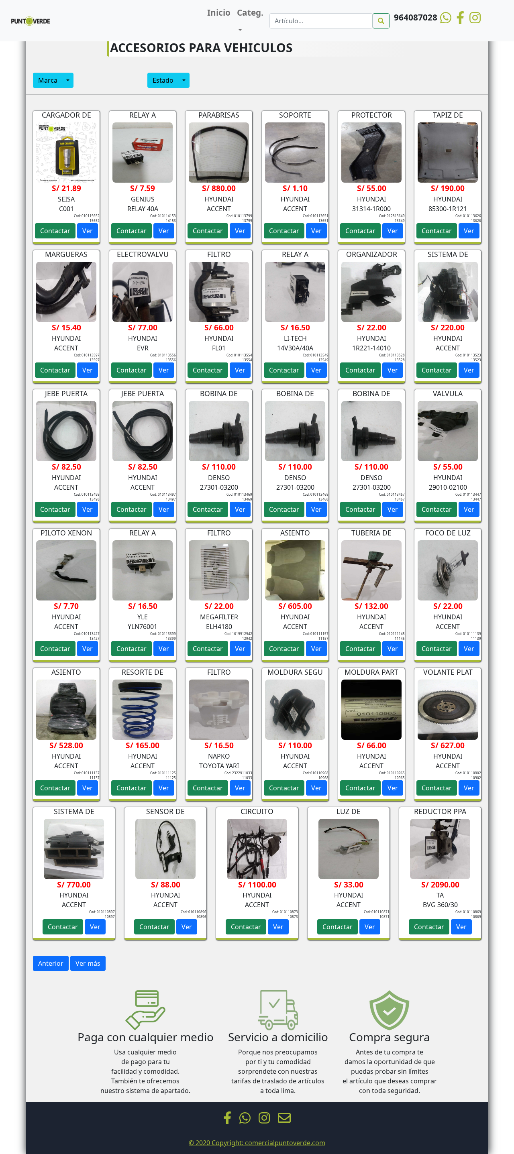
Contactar (55, 230)
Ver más (87, 963)
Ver (87, 230)
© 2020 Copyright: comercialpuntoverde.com (257, 1142)
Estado (163, 80)
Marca (47, 80)
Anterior (50, 963)
